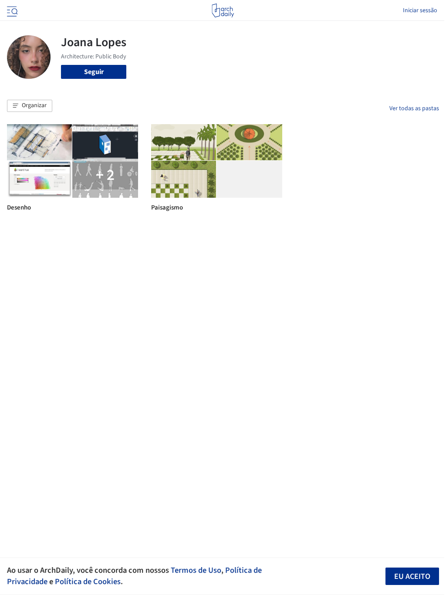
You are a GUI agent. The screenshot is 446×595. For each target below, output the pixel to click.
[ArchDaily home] (223, 10)
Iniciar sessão (420, 10)
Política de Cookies (88, 581)
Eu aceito (412, 576)
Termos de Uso (196, 570)
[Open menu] (11, 10)
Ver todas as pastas (414, 108)
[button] (29, 106)
